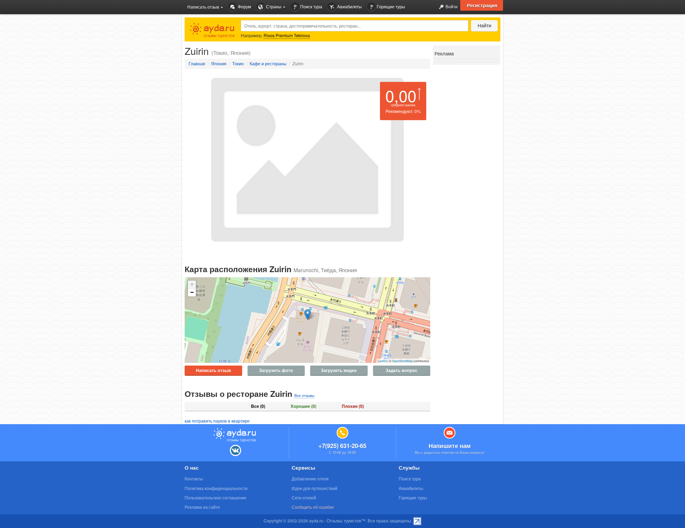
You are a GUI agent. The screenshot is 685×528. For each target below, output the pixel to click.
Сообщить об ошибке (313, 507)
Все (258, 406)
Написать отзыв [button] (203, 7)
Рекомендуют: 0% (403, 111)
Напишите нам (450, 445)
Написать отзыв (213, 370)
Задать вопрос (401, 370)
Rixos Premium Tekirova (287, 35)
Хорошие (303, 406)
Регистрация (482, 5)
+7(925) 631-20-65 (342, 445)
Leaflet (382, 361)
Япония (218, 63)
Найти (484, 25)
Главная (197, 63)
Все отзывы (304, 395)
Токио (238, 63)
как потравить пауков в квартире (217, 421)
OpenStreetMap (402, 361)
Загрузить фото (276, 370)
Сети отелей (304, 498)
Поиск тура (310, 6)
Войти (451, 6)
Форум (244, 6)
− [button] (192, 292)
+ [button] (192, 284)
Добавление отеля (310, 479)
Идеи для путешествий (314, 488)
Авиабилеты (349, 6)
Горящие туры (390, 6)
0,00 (400, 95)
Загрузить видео (339, 370)
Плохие (353, 406)
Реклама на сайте (202, 507)
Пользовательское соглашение (215, 498)
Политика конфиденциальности (216, 488)
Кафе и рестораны (268, 63)
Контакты (194, 479)
